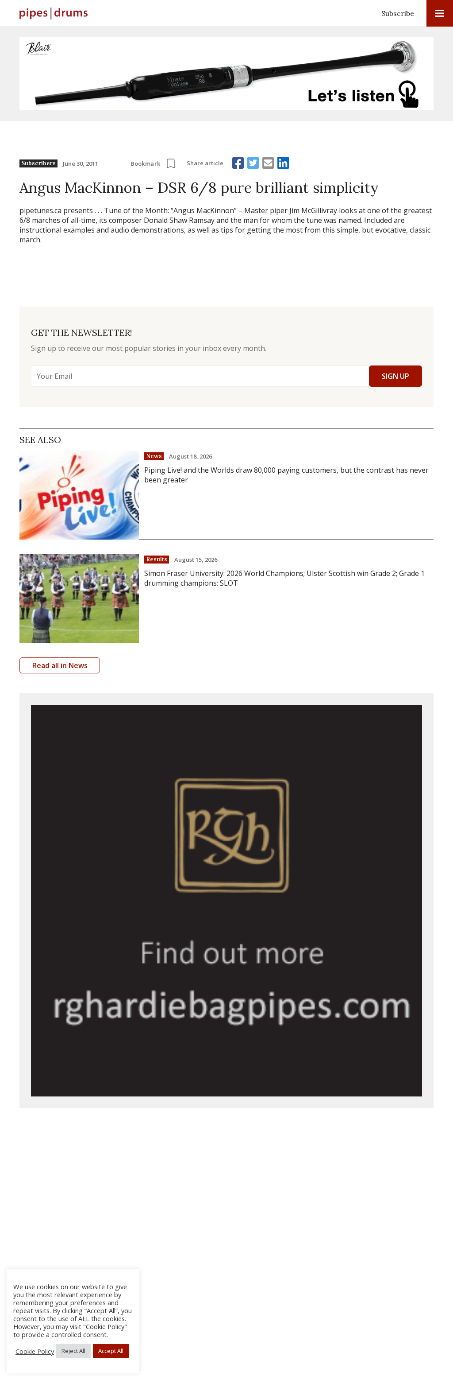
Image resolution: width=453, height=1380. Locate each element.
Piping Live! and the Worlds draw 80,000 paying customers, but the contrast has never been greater (286, 475)
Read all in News (60, 665)
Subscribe (397, 13)
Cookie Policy (34, 1351)
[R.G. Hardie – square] (226, 900)
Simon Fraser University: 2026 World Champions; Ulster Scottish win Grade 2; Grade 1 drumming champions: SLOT (284, 578)
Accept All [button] (110, 1351)
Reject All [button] (73, 1351)
